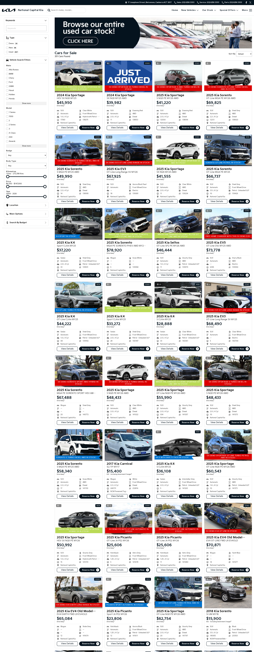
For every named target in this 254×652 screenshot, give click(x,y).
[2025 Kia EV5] (228, 224)
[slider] (7, 176)
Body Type (11, 161)
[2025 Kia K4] (78, 224)
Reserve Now (88, 128)
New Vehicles (188, 10)
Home (175, 10)
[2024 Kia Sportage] (78, 76)
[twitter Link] (250, 2)
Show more (26, 103)
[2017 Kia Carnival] (128, 445)
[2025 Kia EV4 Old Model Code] (228, 519)
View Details (67, 127)
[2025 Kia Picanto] (128, 519)
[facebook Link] (246, 2)
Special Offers (227, 10)
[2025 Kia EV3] (128, 150)
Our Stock (207, 10)
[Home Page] (8, 10)
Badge (9, 151)
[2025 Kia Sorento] (228, 76)
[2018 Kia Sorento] (228, 592)
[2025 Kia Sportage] (178, 76)
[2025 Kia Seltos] (178, 224)
